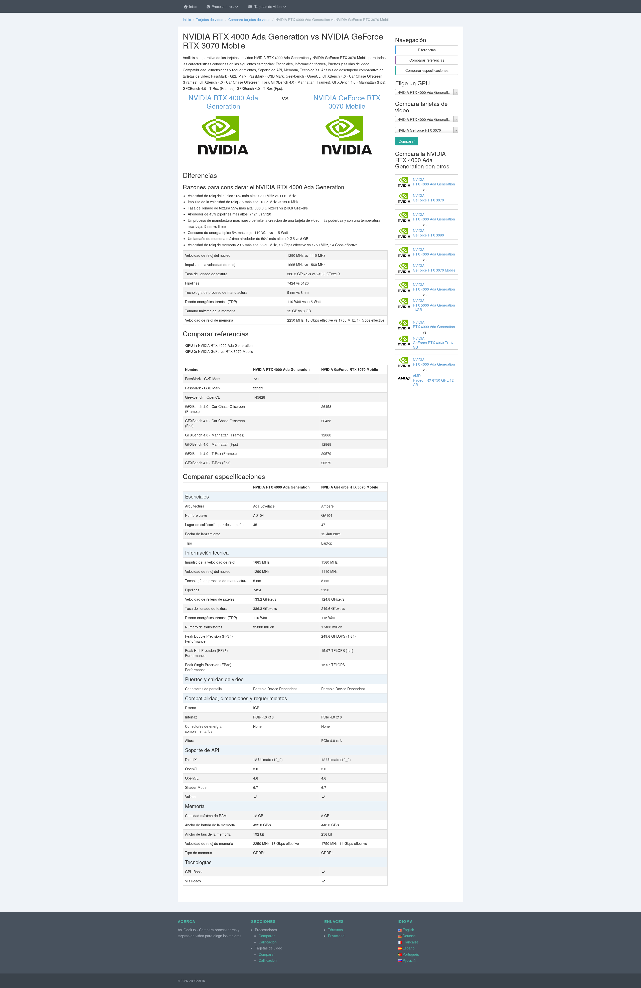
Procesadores (223, 6)
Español (409, 947)
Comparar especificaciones (426, 70)
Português (411, 954)
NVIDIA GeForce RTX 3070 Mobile (346, 102)
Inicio (192, 6)
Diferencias (427, 49)
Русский (409, 960)
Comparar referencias (426, 60)
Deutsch (409, 935)
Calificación (268, 941)
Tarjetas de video (267, 6)
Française (410, 941)
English (408, 929)
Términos (335, 929)
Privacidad (336, 935)
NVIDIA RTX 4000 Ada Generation (223, 102)
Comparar (407, 141)
